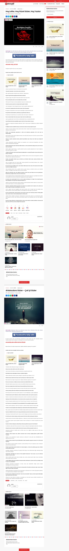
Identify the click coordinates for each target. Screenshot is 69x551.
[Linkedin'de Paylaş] (14, 16)
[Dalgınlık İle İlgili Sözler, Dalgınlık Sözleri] (24, 80)
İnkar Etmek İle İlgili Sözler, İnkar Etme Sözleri (13, 239)
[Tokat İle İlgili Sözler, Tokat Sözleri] (37, 80)
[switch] (55, 1)
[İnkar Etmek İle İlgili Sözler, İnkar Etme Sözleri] (14, 232)
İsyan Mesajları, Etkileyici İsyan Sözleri (56, 85)
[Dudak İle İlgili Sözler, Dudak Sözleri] (37, 515)
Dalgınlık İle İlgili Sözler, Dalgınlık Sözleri (23, 86)
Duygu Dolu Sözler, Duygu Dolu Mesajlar (10, 522)
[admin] (9, 485)
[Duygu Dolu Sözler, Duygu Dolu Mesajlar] (11, 515)
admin (9, 13)
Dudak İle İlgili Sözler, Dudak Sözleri (37, 522)
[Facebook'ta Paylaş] (6, 16)
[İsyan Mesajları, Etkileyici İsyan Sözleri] (55, 78)
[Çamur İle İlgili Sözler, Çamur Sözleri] (11, 80)
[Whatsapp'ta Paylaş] (10, 16)
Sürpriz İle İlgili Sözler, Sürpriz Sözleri (37, 254)
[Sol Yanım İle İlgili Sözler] (14, 499)
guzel (16, 480)
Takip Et (15, 218)
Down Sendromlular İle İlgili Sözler (31, 239)
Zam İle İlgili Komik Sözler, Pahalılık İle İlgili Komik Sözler (23, 522)
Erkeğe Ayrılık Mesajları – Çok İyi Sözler (11, 254)
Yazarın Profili (39, 216)
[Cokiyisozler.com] (10, 4)
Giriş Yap (60, 1)
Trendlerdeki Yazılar (51, 3)
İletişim (63, 3)
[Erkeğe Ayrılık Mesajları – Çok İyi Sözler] (11, 247)
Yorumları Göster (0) (23, 282)
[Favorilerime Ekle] (34, 46)
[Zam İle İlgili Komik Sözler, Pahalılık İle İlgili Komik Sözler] (24, 515)
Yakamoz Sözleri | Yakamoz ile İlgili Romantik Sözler (10, 267)
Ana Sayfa (36, 3)
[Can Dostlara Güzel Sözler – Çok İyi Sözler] (24, 247)
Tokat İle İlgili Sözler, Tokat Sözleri (36, 86)
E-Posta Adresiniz (50, 14)
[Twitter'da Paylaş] (8, 16)
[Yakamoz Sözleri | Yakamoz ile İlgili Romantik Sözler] (11, 260)
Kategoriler (58, 3)
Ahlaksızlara (12, 480)
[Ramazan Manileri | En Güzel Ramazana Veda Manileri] (11, 527)
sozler (26, 480)
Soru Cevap (42, 3)
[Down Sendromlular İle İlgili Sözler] (34, 232)
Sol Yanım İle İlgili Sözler (9, 507)
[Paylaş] (16, 16)
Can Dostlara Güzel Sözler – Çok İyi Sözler (23, 254)
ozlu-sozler (20, 480)
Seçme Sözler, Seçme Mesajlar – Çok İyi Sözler (13, 1)
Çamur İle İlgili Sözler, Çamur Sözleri (11, 86)
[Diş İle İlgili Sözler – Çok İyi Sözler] (34, 499)
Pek (23, 480)
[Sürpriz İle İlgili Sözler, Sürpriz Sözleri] (37, 247)
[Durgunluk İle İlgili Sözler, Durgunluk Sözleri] (55, 95)
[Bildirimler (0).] (64, 1)
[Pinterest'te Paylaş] (12, 16)
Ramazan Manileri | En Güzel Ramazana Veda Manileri (10, 534)
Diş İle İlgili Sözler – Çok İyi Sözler (31, 507)
